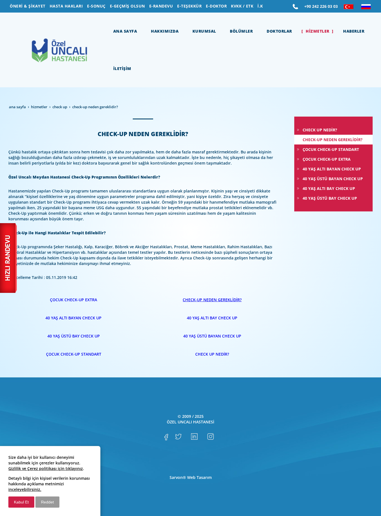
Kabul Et (21, 502)
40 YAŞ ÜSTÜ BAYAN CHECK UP (212, 336)
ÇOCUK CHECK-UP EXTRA (73, 299)
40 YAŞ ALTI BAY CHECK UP (212, 317)
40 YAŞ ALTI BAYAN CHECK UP (73, 317)
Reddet (47, 502)
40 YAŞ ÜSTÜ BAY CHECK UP (73, 336)
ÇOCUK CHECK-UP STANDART (73, 354)
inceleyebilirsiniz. (24, 489)
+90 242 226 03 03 (321, 6)
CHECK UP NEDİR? (212, 354)
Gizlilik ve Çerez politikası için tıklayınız (45, 468)
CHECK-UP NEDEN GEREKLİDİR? (212, 299)
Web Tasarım (199, 477)
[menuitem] (27, 6)
